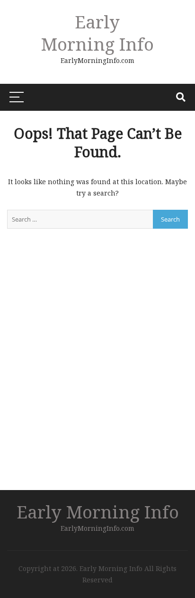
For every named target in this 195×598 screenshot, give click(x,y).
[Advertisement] (97, 371)
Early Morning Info (97, 32)
